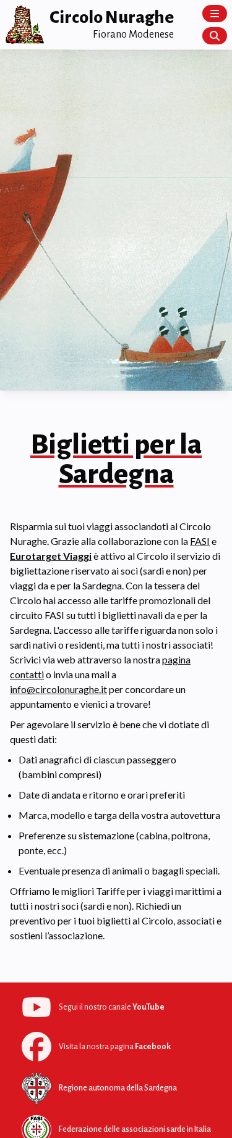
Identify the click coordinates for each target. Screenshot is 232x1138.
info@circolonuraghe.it (58, 689)
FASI (200, 541)
